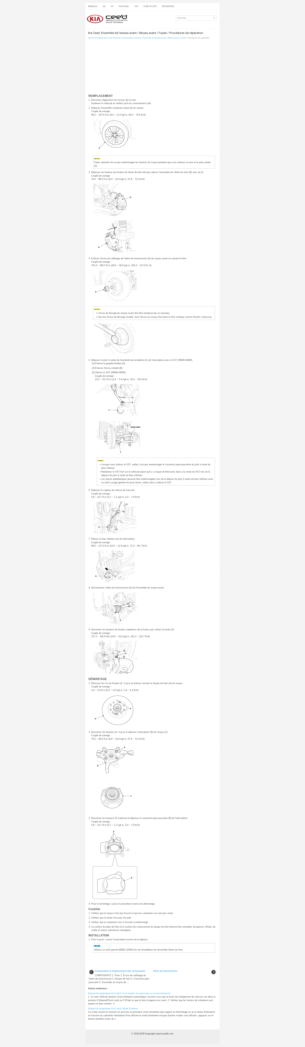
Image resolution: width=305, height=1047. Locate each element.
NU (104, 6)
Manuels (93, 6)
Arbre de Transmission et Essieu (127, 38)
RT (112, 6)
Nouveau (124, 6)
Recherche (168, 6)
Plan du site (150, 6)
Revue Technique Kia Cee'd (100, 38)
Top (136, 6)
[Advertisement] (129, 67)
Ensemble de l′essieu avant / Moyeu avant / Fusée (164, 38)
